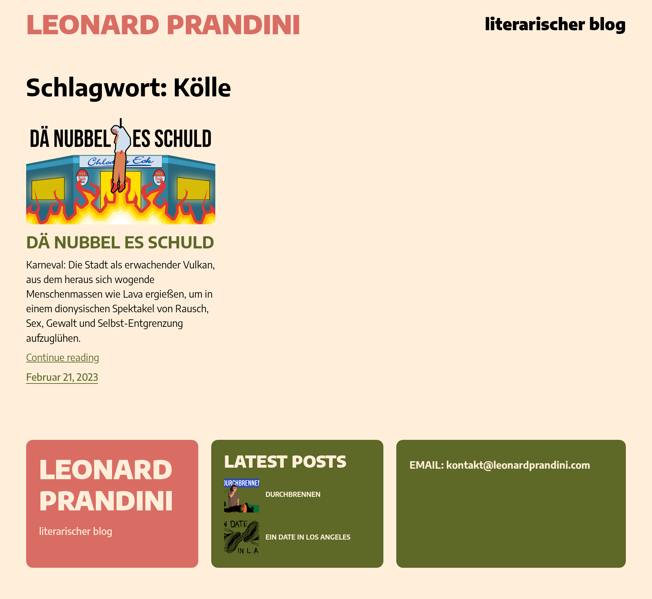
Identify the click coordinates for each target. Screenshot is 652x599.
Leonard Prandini (163, 23)
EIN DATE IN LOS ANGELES (308, 537)
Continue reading (62, 357)
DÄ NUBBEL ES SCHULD (120, 242)
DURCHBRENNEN (293, 494)
